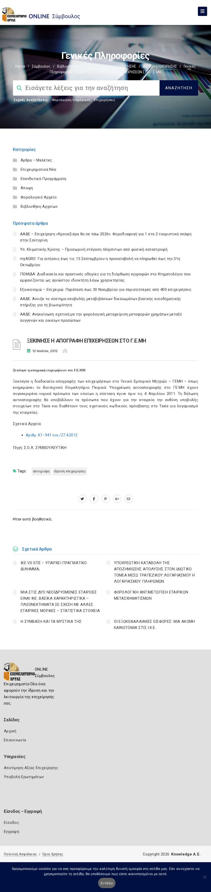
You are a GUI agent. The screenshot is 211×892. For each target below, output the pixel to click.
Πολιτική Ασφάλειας (20, 854)
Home (20, 66)
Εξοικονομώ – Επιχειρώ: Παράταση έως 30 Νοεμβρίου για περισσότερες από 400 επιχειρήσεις (106, 289)
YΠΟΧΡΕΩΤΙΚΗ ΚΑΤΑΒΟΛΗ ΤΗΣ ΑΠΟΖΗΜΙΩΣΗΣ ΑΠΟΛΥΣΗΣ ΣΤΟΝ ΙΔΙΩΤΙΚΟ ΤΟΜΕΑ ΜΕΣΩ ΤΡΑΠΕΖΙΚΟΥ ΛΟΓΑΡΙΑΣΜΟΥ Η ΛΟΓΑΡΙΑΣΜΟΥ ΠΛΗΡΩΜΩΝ (154, 572)
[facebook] (94, 499)
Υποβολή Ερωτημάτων (24, 776)
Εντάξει (107, 883)
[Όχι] (204, 880)
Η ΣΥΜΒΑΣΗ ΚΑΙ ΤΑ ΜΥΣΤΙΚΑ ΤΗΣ (51, 621)
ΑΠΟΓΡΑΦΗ (41, 471)
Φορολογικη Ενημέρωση (71, 100)
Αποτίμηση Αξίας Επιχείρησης (31, 767)
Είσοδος (11, 822)
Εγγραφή (11, 831)
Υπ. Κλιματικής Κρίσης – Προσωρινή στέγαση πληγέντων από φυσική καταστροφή (94, 249)
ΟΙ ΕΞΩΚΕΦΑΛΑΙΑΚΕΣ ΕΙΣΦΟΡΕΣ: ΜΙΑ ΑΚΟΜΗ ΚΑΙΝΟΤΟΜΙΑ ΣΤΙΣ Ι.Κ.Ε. (154, 624)
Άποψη (27, 188)
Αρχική (10, 731)
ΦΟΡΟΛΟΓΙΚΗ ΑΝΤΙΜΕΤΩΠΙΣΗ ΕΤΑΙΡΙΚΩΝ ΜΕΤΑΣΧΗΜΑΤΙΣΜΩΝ (151, 595)
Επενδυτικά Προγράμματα (43, 178)
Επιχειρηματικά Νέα (38, 169)
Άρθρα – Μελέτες (36, 160)
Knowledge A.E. (185, 854)
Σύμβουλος (41, 66)
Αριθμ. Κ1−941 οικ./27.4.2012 (51, 435)
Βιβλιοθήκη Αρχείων (74, 66)
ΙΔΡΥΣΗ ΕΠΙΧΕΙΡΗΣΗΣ (160, 66)
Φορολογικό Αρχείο (39, 197)
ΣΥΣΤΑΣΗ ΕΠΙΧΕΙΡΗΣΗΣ (117, 66)
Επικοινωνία (15, 740)
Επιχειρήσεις (104, 100)
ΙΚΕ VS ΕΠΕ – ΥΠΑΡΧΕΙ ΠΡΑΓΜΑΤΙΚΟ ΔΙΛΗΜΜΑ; (54, 566)
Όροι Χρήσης (52, 854)
